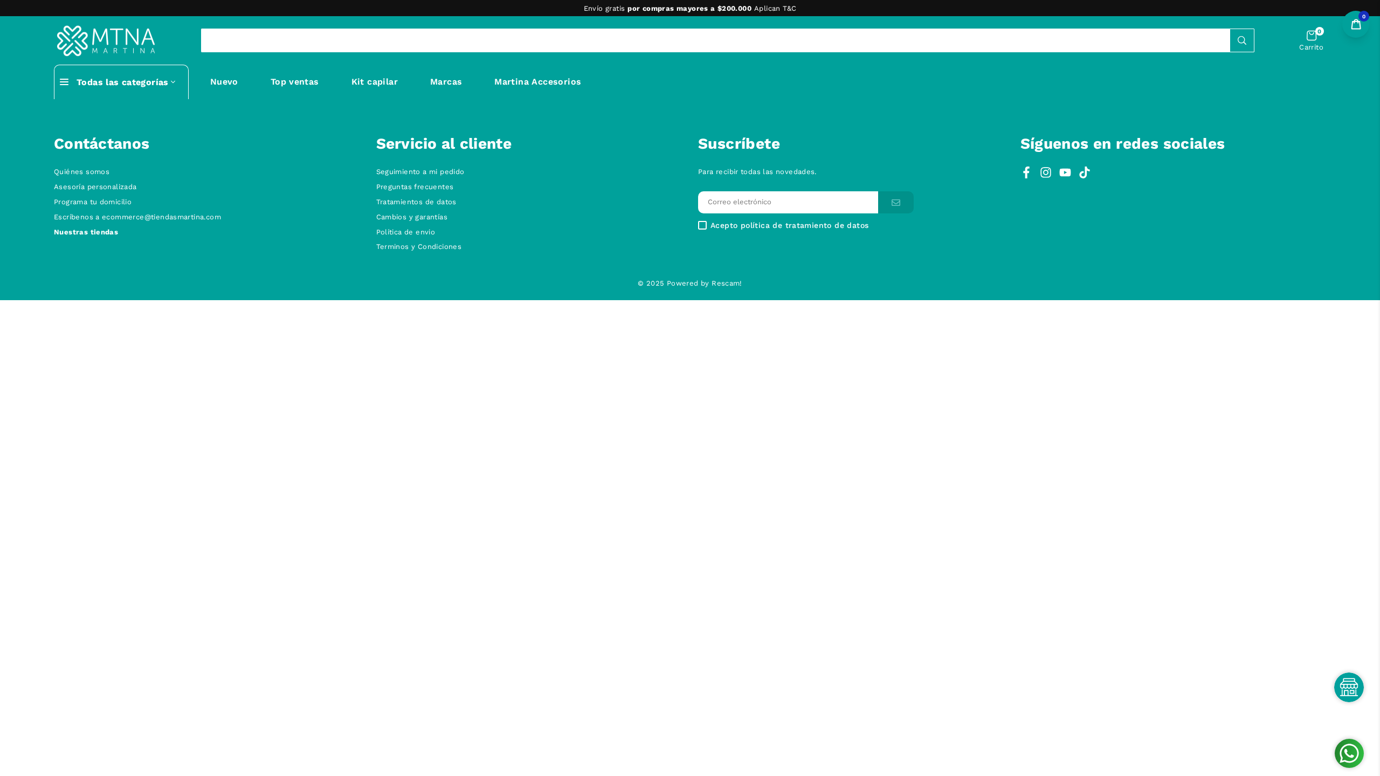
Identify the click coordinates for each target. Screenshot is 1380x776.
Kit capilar (374, 82)
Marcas (446, 82)
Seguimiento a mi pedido (420, 172)
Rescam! (727, 283)
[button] (1311, 41)
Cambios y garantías (411, 217)
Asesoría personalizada (95, 187)
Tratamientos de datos (416, 202)
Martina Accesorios (537, 82)
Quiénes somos (81, 172)
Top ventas (295, 82)
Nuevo (224, 82)
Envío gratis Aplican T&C (690, 8)
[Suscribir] (896, 202)
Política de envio (406, 232)
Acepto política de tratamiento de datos (789, 225)
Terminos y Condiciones (419, 246)
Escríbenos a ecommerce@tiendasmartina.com (137, 217)
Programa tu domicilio (93, 202)
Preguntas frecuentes (415, 187)
